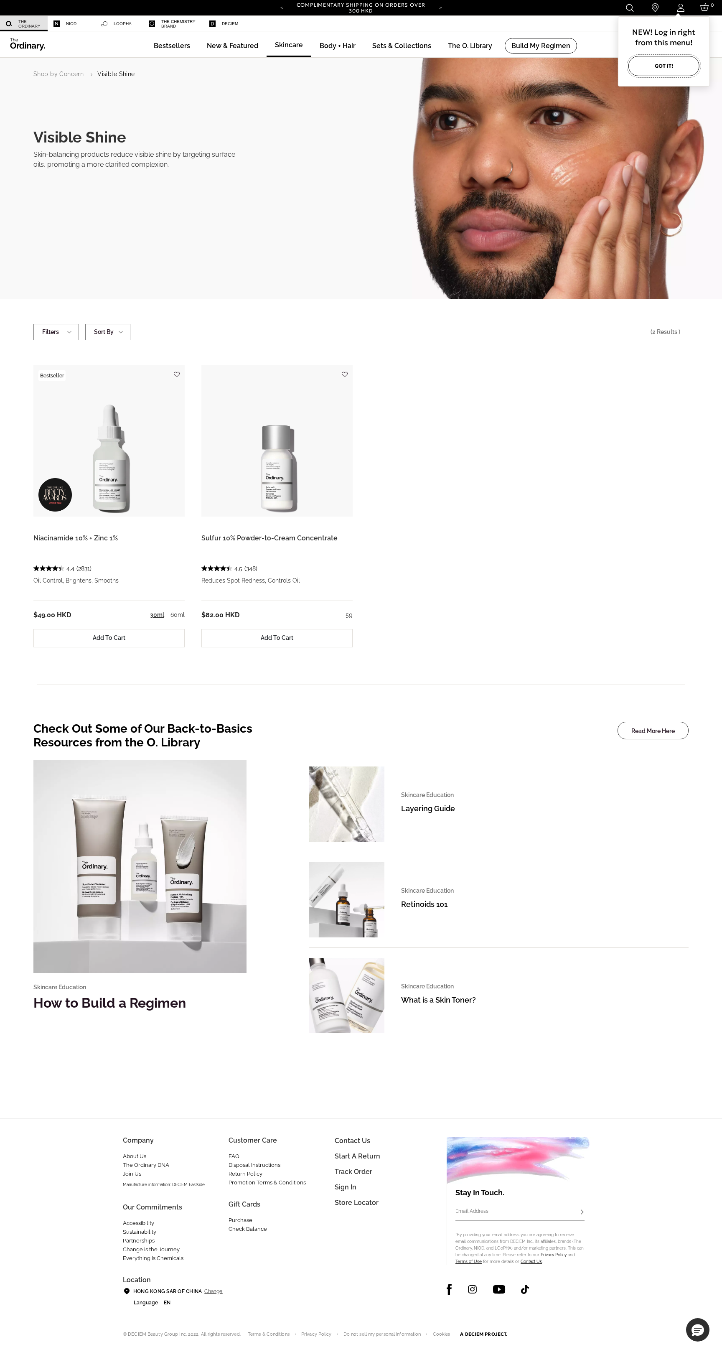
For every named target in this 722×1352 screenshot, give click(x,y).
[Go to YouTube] (499, 1289)
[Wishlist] (176, 370)
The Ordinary (29, 23)
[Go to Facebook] (449, 1289)
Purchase (240, 1220)
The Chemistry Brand (178, 23)
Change (213, 1291)
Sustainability (139, 1232)
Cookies (441, 1334)
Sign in (345, 1187)
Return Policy (245, 1174)
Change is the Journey (151, 1249)
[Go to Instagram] (472, 1289)
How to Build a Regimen (109, 1003)
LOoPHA (123, 23)
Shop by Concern (58, 74)
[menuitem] (24, 23)
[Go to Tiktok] (525, 1289)
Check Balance (248, 1229)
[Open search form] (629, 7)
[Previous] (281, 7)
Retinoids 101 (424, 904)
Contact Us (531, 1261)
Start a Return (357, 1156)
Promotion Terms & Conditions (267, 1182)
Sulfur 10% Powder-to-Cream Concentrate (269, 538)
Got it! (664, 66)
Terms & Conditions (269, 1334)
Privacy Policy (554, 1255)
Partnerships (139, 1240)
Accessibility (138, 1223)
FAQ (234, 1156)
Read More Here (653, 731)
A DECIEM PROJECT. (483, 1334)
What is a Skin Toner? (438, 1000)
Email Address (471, 1211)
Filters (50, 331)
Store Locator (357, 1203)
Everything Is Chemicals (153, 1258)
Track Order (353, 1172)
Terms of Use (468, 1261)
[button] (232, 45)
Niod (71, 23)
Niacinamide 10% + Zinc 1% (75, 538)
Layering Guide (428, 808)
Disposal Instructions (254, 1165)
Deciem (230, 23)
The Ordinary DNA (146, 1165)
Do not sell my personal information (382, 1334)
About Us (134, 1156)
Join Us (132, 1174)
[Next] (440, 7)
